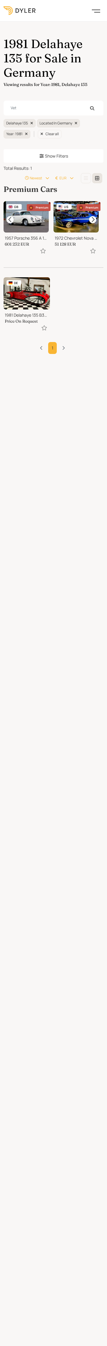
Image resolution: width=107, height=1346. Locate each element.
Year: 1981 (14, 133)
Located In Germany (56, 123)
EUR (63, 178)
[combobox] (53, 108)
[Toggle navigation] (96, 10)
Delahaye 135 (17, 123)
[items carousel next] (92, 219)
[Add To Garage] (43, 250)
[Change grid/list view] (86, 178)
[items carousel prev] (10, 219)
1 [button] (52, 348)
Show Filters (56, 156)
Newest (36, 178)
